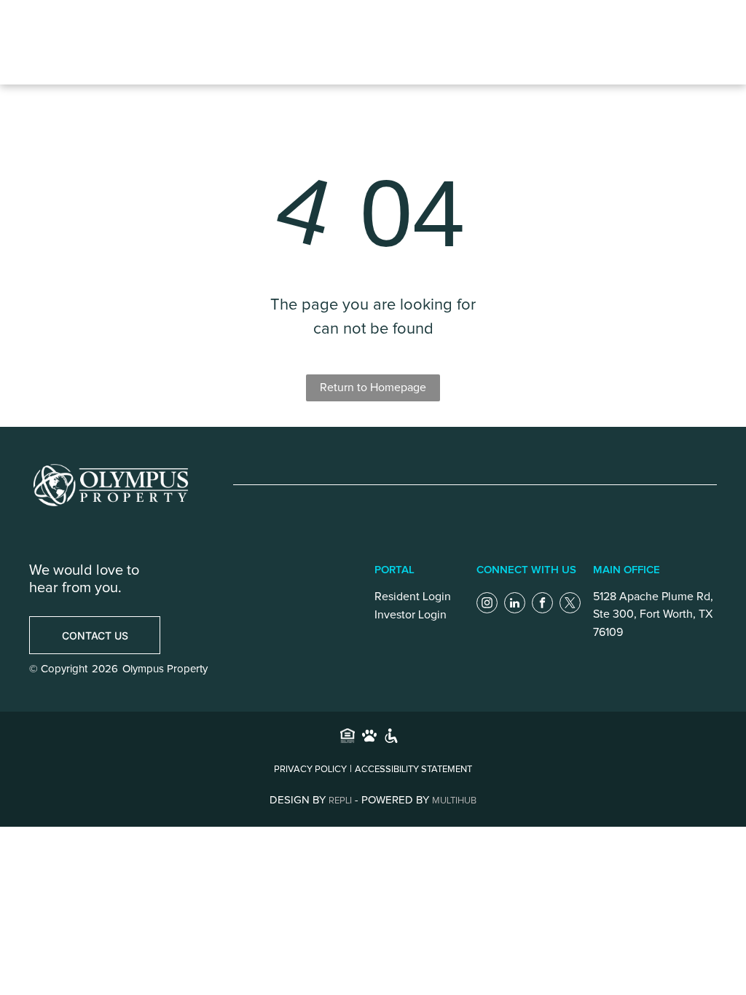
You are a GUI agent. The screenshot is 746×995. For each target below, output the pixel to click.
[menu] (614, 42)
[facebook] (542, 604)
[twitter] (570, 604)
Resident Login (412, 596)
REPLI (340, 801)
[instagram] (487, 604)
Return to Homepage (373, 387)
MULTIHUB (454, 801)
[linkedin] (514, 604)
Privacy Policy (310, 769)
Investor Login (410, 615)
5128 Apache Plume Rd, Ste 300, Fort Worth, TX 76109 (653, 614)
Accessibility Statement (413, 769)
